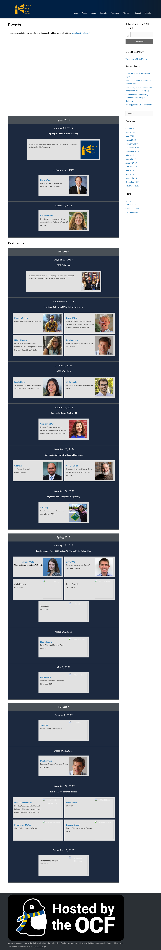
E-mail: (127, 34)
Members (126, 13)
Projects (103, 13)
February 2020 (132, 144)
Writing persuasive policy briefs (139, 105)
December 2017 (132, 182)
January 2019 (131, 163)
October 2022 (131, 129)
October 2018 (131, 167)
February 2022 (132, 132)
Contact (138, 13)
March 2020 (131, 140)
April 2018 (130, 174)
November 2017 (132, 186)
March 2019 (131, 159)
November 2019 (132, 148)
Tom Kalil (44, 725)
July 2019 (130, 155)
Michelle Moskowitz (23, 803)
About (84, 13)
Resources (115, 13)
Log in (128, 201)
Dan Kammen (72, 340)
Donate (148, 13)
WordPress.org (132, 212)
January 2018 (131, 178)
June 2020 (130, 136)
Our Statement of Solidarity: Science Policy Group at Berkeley (137, 98)
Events (93, 13)
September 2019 (132, 152)
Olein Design (40, 946)
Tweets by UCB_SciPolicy (136, 59)
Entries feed (130, 205)
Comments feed (132, 209)
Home (75, 13)
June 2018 (130, 171)
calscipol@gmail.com (80, 33)
